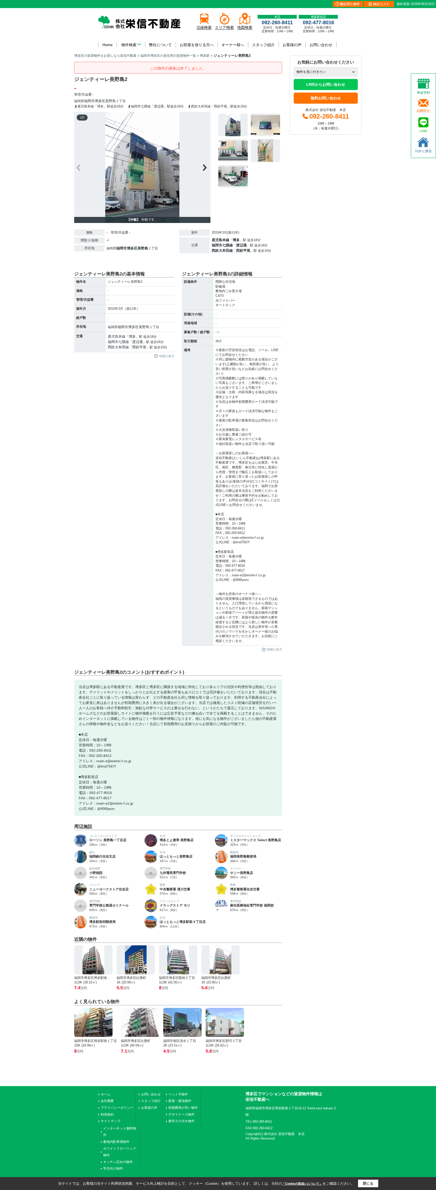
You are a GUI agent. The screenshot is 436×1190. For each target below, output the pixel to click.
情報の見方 (166, 356)
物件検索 (129, 45)
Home (107, 45)
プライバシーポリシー (117, 1108)
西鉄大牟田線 (222, 250)
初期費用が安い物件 (183, 1108)
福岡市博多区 (94, 101)
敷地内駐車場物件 (116, 1142)
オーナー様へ (233, 45)
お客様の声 (292, 45)
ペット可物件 (178, 1094)
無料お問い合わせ (326, 98)
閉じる (368, 1183)
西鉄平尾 (243, 250)
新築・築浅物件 (179, 1101)
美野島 (110, 101)
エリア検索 (224, 27)
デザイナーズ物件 (181, 1114)
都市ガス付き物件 (181, 1121)
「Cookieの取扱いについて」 (302, 1183)
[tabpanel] (249, 150)
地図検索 (244, 27)
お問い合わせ (321, 45)
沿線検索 (204, 27)
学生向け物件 (113, 1168)
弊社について (160, 45)
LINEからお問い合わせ (325, 84)
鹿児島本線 (220, 240)
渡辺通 (241, 245)
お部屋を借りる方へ (197, 45)
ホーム (106, 1094)
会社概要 (107, 1101)
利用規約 (107, 1114)
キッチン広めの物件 (118, 1162)
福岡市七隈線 (222, 245)
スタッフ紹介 (263, 45)
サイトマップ (110, 1121)
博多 (236, 240)
